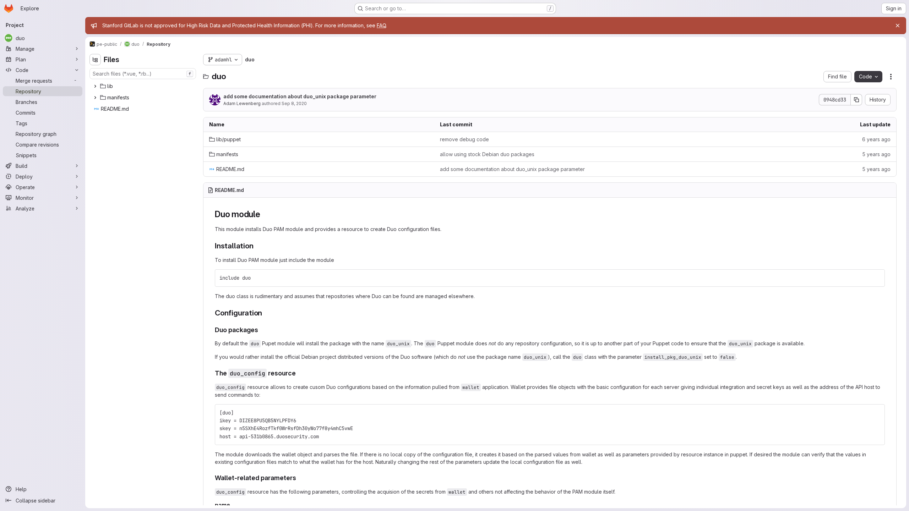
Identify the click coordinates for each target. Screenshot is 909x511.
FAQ (381, 25)
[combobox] (142, 73)
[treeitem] (143, 86)
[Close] (897, 25)
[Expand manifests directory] (95, 97)
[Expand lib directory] (95, 86)
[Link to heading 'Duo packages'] (261, 330)
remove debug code (464, 139)
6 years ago (876, 139)
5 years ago (876, 154)
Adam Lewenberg (242, 103)
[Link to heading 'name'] (233, 505)
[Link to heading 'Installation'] (257, 245)
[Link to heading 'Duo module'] (265, 214)
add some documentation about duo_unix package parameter (299, 96)
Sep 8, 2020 (294, 103)
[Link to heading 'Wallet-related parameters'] (299, 478)
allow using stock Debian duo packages (487, 154)
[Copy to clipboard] (876, 278)
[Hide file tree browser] (95, 59)
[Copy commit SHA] (856, 99)
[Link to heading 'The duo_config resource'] (299, 373)
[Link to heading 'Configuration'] (266, 312)
